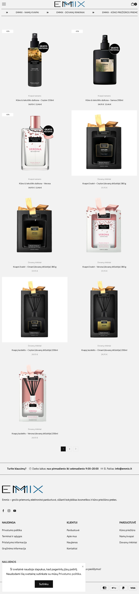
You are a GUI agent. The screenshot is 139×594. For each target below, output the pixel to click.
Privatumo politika (70, 574)
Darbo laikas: (65, 468)
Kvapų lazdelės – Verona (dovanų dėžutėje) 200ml (35, 433)
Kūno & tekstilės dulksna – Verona (35, 183)
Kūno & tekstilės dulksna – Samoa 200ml (104, 100)
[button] (4, 4)
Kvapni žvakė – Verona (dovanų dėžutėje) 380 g (104, 266)
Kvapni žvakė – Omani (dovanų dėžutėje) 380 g (34, 266)
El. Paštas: (118, 468)
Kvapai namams (34, 96)
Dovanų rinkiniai (104, 179)
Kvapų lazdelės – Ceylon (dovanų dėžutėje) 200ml (35, 350)
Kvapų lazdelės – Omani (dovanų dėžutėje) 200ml (104, 350)
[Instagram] (9, 510)
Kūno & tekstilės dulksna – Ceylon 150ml (35, 100)
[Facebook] (3, 510)
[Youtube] (14, 510)
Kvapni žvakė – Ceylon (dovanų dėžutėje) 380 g (104, 183)
